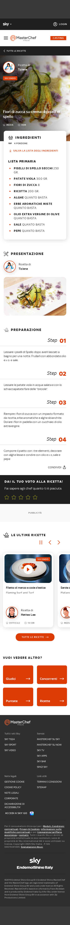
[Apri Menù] (5, 38)
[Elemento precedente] (49, 542)
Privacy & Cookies (30, 829)
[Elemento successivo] (58, 542)
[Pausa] (40, 542)
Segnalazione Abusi (32, 847)
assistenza (10, 835)
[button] (35, 497)
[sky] (35, 860)
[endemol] (35, 867)
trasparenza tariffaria (49, 832)
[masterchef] (24, 38)
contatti (24, 835)
